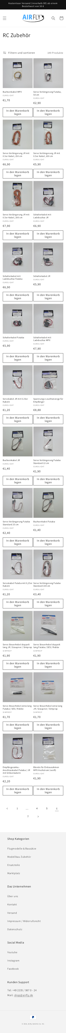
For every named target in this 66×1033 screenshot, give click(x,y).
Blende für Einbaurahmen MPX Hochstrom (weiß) (46, 768)
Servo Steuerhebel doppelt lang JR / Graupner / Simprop (17, 646)
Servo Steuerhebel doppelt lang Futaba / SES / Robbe (46, 646)
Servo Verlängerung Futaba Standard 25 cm (16, 523)
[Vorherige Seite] (7, 809)
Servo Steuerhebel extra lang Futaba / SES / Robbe (17, 707)
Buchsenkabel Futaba (44, 521)
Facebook (13, 968)
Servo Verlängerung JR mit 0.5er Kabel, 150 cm (16, 154)
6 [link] (57, 808)
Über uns (12, 896)
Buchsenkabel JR (11, 460)
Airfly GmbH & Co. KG (36, 1024)
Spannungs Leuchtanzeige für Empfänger (48, 400)
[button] (5, 18)
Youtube (12, 952)
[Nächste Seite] (38, 817)
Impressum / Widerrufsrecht (24, 921)
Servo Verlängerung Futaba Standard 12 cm (47, 461)
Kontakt (12, 904)
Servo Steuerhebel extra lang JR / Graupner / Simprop (47, 707)
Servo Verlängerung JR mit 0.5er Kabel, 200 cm (16, 216)
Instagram (13, 960)
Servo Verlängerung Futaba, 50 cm (47, 93)
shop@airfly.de (23, 995)
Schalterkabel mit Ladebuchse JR (42, 216)
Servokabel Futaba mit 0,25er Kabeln (17, 584)
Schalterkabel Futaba (13, 337)
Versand (12, 912)
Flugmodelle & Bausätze (21, 848)
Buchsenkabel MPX (12, 91)
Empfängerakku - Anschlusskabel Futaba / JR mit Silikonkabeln (16, 770)
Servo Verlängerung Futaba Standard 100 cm (47, 584)
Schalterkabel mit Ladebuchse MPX (42, 339)
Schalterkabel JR (41, 276)
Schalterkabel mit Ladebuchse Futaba (12, 277)
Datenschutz (14, 929)
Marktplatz (13, 873)
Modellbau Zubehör (19, 856)
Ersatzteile (13, 865)
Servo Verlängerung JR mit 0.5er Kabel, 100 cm (46, 154)
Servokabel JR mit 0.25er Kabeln (15, 400)
